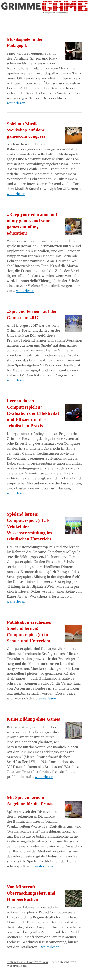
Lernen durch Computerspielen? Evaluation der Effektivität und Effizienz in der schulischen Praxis (33, 413)
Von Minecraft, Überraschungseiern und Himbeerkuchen (31, 893)
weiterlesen (16, 103)
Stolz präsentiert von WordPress (27, 962)
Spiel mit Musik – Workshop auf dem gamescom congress (26, 130)
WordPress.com (17, 965)
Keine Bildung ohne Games (33, 719)
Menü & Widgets (80, 25)
